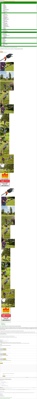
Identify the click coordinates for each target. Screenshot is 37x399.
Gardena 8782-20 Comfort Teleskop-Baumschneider (5, 345)
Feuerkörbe (3, 10)
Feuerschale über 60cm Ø (6, 9)
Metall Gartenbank (5, 23)
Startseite (2, 2)
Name (1, 340)
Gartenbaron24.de (5, 397)
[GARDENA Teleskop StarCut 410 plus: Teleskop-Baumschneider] (7, 61)
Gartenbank (3, 22)
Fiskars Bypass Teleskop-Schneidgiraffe (4, 355)
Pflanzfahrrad (3, 42)
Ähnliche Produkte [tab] (3, 324)
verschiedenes (5, 37)
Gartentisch (3, 13)
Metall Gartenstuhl (5, 17)
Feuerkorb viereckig (6, 11)
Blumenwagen (3, 39)
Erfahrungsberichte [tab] (3, 323)
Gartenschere (5, 6)
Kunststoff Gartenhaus (4, 30)
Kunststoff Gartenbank (6, 24)
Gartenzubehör (2, 3)
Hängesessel (5, 28)
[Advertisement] (16, 368)
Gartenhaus (2, 29)
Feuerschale (3, 8)
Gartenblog (2, 46)
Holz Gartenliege (5, 21)
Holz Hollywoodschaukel (6, 19)
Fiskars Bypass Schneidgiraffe (3, 350)
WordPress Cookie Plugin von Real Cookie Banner (5, 398)
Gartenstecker (3, 41)
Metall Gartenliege (5, 20)
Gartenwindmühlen (4, 40)
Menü (4, 1)
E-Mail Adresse (1, 341)
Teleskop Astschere (5, 52)
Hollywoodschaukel (4, 18)
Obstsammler (3, 12)
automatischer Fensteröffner (6, 35)
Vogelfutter (3, 45)
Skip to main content (2, 0)
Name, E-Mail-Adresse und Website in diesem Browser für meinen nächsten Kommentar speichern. (11, 342)
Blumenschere (5, 7)
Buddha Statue (3, 38)
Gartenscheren (4, 5)
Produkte (3, 47)
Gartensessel (5, 27)
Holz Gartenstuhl (5, 16)
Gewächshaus (2, 32)
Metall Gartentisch (5, 14)
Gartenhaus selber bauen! (5, 31)
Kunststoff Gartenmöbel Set (6, 26)
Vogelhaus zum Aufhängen (5, 44)
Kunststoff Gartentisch (6, 15)
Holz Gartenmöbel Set (6, 25)
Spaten (4, 4)
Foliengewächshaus (4, 33)
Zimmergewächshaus (4, 34)
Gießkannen (5, 36)
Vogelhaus (2, 43)
